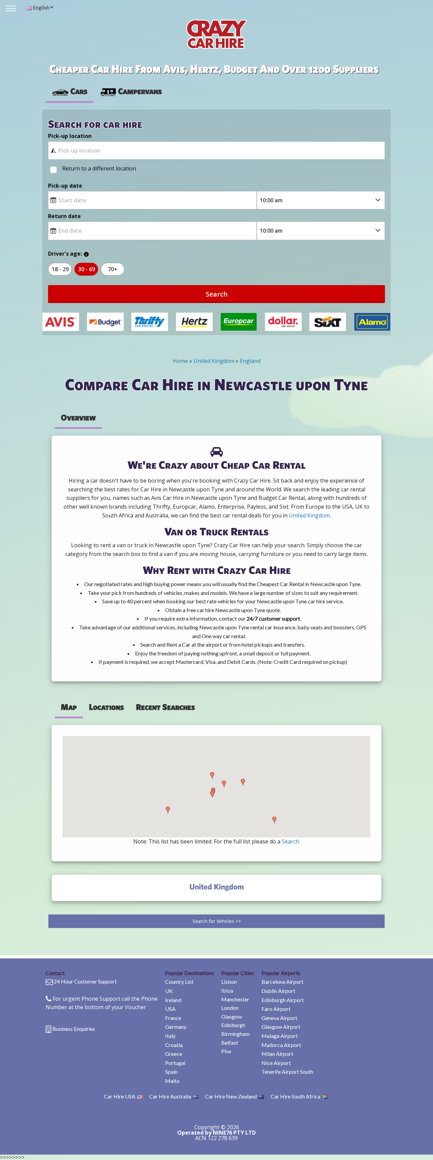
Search (217, 294)
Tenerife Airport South (287, 1071)
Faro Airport (276, 1008)
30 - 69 (86, 269)
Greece (173, 1053)
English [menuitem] (40, 7)
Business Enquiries (73, 1028)
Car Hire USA (119, 1096)
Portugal (175, 1063)
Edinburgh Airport (282, 1000)
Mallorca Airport (281, 1045)
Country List (179, 981)
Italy (170, 1036)
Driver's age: (65, 253)
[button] (168, 810)
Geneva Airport (279, 1018)
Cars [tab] (78, 91)
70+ (112, 269)
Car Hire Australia (170, 1096)
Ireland (173, 1000)
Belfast (229, 1042)
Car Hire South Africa (295, 1096)
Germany (175, 1026)
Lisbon (229, 981)
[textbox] (216, 150)
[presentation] (130, 91)
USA (170, 1008)
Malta (172, 1080)
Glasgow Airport (280, 1026)
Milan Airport (277, 1053)
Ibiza (227, 990)
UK (169, 991)
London (229, 1007)
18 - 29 (60, 269)
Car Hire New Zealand (231, 1096)
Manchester (235, 999)
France (173, 1018)
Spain (171, 1071)
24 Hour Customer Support (85, 981)
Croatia (174, 1045)
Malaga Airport (279, 1036)
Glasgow (231, 1016)
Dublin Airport (278, 991)
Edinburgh (233, 1025)
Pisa (226, 1051)
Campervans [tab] (140, 91)
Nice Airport (276, 1063)
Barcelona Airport (282, 981)
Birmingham (235, 1033)
